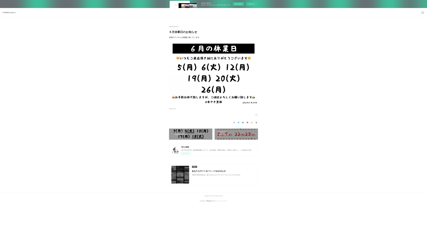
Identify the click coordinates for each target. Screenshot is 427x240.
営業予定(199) (172, 108)
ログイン (252, 4)
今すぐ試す (238, 4)
